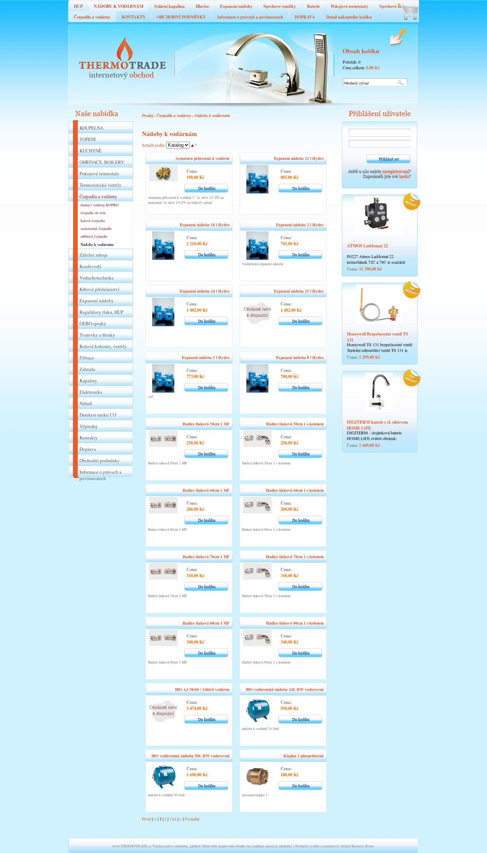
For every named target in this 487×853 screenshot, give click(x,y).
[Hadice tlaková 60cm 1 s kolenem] (257, 511)
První (146, 819)
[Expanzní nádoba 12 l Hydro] (257, 192)
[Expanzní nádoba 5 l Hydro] (163, 391)
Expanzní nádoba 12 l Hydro (299, 158)
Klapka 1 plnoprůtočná (303, 756)
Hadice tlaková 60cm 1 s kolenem (295, 490)
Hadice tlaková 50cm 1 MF (206, 424)
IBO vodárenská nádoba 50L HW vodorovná (191, 756)
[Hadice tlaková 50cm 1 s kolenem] (257, 445)
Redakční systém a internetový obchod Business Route (334, 845)
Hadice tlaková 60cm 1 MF (206, 490)
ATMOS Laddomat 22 (367, 246)
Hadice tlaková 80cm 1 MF (206, 623)
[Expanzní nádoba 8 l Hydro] (257, 391)
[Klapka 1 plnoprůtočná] (257, 789)
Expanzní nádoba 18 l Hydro (205, 225)
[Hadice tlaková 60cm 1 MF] (163, 511)
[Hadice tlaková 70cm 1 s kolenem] (257, 578)
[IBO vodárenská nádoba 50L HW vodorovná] (163, 788)
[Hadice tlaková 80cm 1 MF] (163, 644)
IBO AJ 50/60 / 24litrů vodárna (202, 689)
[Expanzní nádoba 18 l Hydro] (163, 258)
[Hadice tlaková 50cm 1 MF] (163, 445)
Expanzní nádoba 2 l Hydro (300, 225)
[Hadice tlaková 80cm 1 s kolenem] (257, 644)
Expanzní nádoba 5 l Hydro (206, 357)
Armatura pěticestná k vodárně (202, 158)
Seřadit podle (153, 145)
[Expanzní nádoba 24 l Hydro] (163, 324)
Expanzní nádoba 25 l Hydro (299, 291)
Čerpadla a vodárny (174, 115)
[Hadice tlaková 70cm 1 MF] (163, 578)
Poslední (192, 819)
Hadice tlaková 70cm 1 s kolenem (295, 557)
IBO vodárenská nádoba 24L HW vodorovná (285, 689)
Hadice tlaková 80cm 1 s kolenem (295, 623)
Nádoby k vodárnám (212, 115)
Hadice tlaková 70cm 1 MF (206, 557)
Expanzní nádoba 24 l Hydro (205, 291)
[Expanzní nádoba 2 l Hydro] (257, 258)
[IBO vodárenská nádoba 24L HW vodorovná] (257, 722)
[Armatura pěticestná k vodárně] (163, 179)
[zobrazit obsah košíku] (404, 25)
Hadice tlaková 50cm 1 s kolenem (295, 424)
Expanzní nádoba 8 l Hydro (300, 357)
